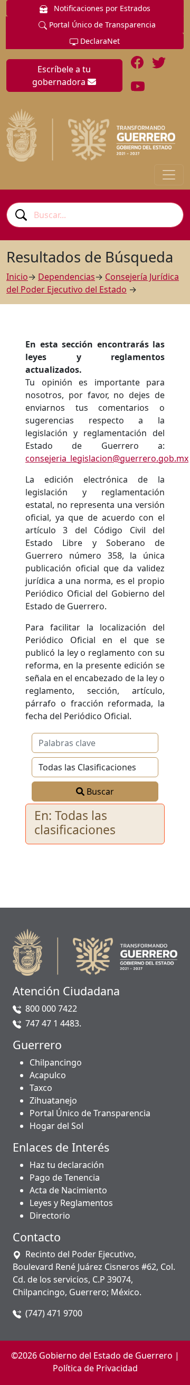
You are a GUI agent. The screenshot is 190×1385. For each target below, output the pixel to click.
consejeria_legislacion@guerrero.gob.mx (106, 458)
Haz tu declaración (67, 1165)
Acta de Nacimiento (68, 1190)
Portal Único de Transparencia (101, 25)
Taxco (41, 1088)
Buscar (99, 791)
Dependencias (66, 276)
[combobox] (95, 215)
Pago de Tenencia (65, 1177)
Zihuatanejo (53, 1100)
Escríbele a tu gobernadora (61, 75)
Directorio (50, 1215)
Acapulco (48, 1075)
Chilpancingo (56, 1062)
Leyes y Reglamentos (71, 1203)
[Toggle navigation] (169, 174)
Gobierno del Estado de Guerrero (106, 1355)
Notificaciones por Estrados (101, 8)
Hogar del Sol (56, 1126)
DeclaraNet (99, 41)
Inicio (17, 276)
